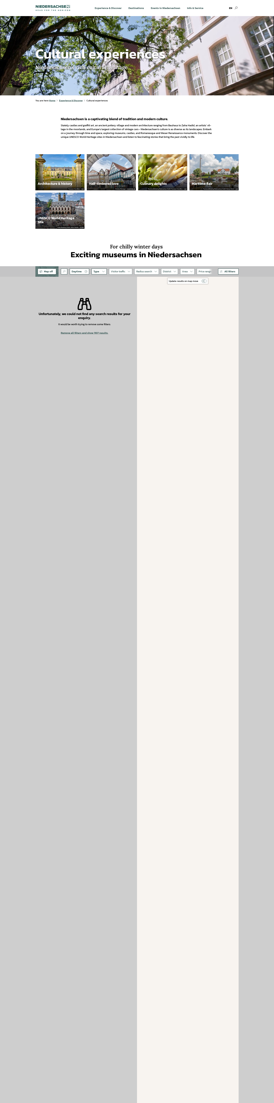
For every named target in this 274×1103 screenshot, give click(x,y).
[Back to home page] (52, 8)
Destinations (136, 8)
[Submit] (64, 271)
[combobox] (64, 271)
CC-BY (82, 227)
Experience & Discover (108, 8)
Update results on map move (183, 281)
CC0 (82, 189)
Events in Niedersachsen (165, 8)
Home (52, 100)
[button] (228, 271)
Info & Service (195, 8)
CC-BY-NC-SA (131, 189)
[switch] (204, 281)
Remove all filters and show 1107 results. (84, 333)
